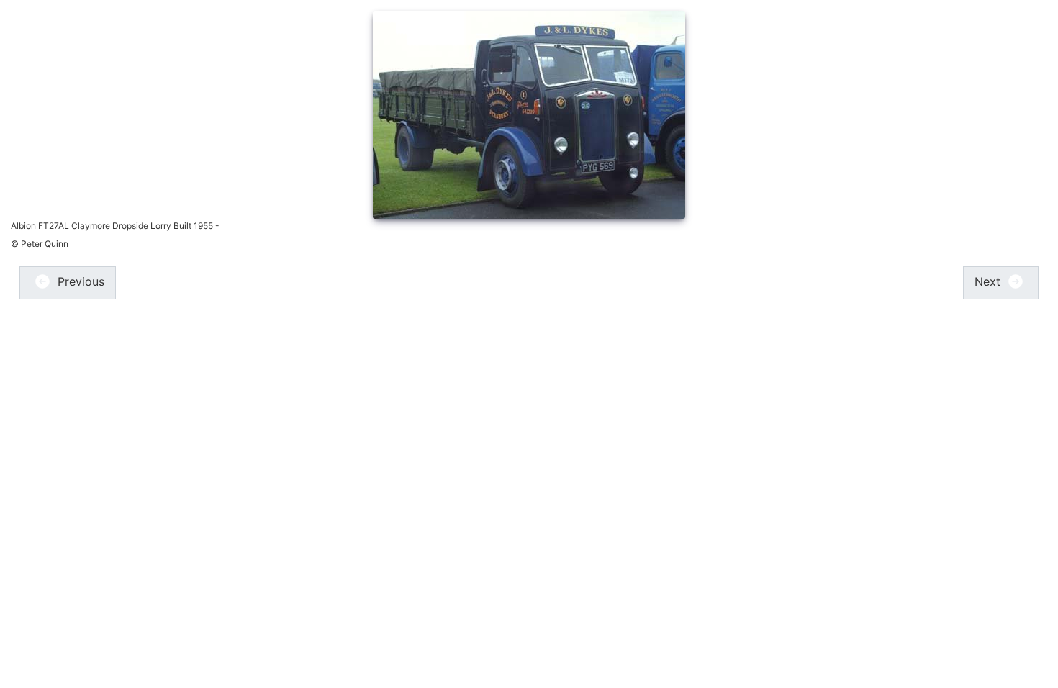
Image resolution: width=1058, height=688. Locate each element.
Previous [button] (79, 281)
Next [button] (989, 281)
